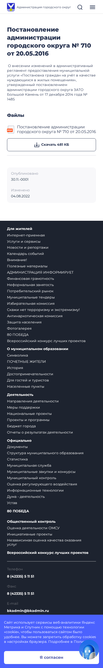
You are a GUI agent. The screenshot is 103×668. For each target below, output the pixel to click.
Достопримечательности (30, 374)
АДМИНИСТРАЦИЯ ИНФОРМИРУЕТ (40, 272)
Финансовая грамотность (30, 278)
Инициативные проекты (29, 534)
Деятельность (20, 395)
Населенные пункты (25, 386)
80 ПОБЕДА (17, 334)
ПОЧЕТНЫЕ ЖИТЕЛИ (26, 361)
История (15, 368)
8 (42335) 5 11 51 (20, 576)
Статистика (17, 459)
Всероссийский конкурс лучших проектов (46, 341)
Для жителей (19, 229)
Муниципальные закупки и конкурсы (41, 471)
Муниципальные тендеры (31, 297)
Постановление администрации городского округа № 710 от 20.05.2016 (56, 129)
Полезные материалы (27, 266)
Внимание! (17, 260)
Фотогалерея (19, 328)
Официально (19, 441)
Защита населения (24, 322)
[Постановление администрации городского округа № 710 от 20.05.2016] (11, 129)
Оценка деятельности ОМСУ (33, 528)
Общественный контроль (31, 522)
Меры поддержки (23, 407)
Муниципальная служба (29, 465)
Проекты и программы (28, 420)
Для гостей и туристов (28, 380)
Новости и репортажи (27, 247)
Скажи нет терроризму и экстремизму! (43, 309)
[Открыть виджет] (89, 650)
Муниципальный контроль (31, 478)
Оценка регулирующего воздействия (42, 484)
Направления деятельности (33, 401)
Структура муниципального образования (45, 453)
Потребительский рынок (30, 291)
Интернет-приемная (26, 235)
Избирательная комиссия (30, 303)
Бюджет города (21, 426)
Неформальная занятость (30, 285)
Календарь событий (25, 253)
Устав (12, 503)
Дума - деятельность (26, 496)
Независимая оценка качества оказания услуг (44, 542)
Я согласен (51, 657)
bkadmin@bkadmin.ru (28, 611)
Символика (17, 355)
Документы (17, 447)
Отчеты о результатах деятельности (40, 432)
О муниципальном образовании (37, 349)
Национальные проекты (29, 413)
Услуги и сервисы (23, 241)
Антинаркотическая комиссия (34, 316)
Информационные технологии (35, 490)
